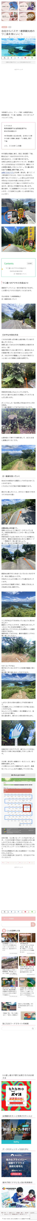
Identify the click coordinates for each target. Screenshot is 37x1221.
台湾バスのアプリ (7, 173)
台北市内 (4, 27)
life (4, 862)
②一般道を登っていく (20, 274)
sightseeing (23, 862)
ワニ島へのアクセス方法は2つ (16, 268)
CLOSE (30, 263)
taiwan (32, 862)
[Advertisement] (18, 89)
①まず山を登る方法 (16, 271)
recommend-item (13, 862)
